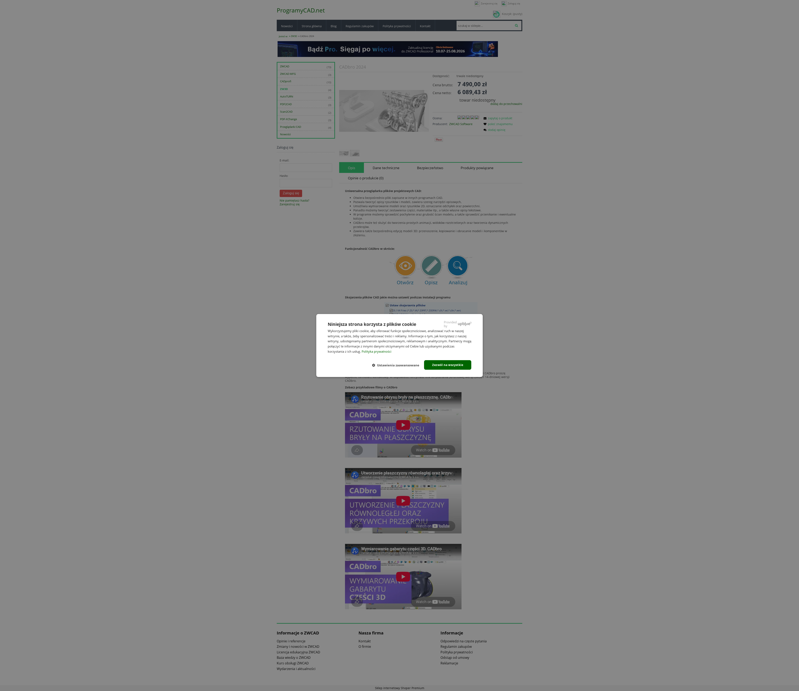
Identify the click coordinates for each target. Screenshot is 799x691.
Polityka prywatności (376, 351)
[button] (397, 365)
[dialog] (399, 345)
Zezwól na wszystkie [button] (447, 365)
